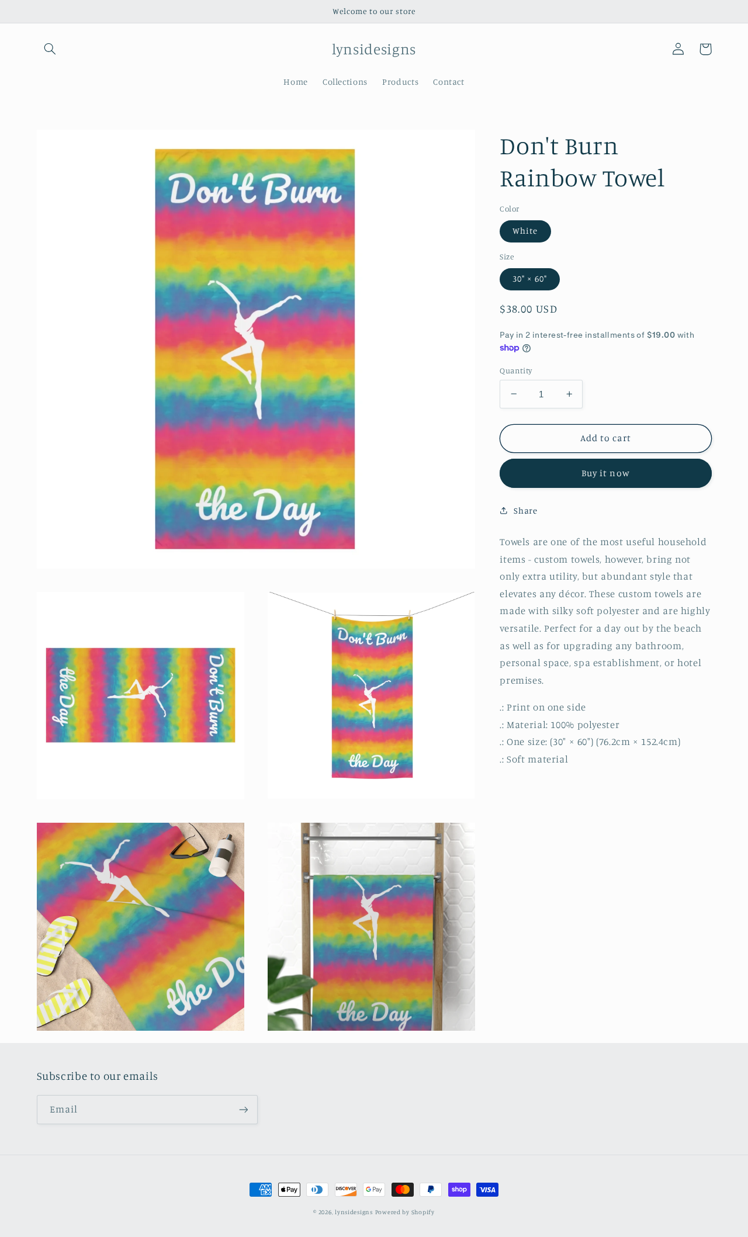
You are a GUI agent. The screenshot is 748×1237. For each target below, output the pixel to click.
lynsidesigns (354, 1211)
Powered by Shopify (405, 1211)
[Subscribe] (243, 1109)
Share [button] (525, 510)
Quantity (516, 370)
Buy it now (605, 473)
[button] (50, 49)
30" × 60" (529, 278)
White (525, 230)
